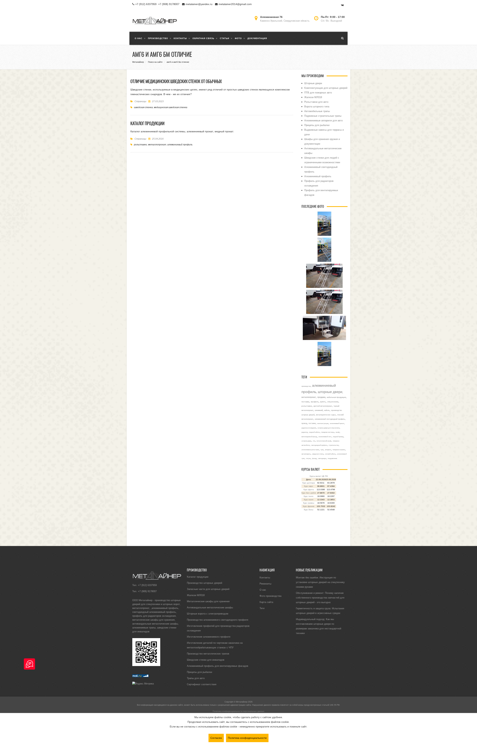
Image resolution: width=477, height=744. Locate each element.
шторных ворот (171, 604)
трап (321, 450)
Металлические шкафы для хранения (208, 601)
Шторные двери (313, 83)
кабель (327, 410)
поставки (312, 423)
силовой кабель (330, 454)
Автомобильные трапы (317, 111)
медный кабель (314, 432)
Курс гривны (308, 503)
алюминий (319, 410)
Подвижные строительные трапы (322, 115)
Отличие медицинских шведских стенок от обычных (176, 81)
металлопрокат (157, 144)
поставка (305, 401)
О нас (263, 589)
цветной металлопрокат (322, 406)
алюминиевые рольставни (310, 450)
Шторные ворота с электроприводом (207, 613)
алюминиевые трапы (144, 627)
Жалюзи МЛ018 (313, 97)
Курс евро (308, 486)
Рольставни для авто (316, 101)
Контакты (265, 577)
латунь (308, 458)
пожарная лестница (327, 432)
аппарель (328, 450)
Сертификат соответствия (201, 684)
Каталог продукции (147, 123)
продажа (321, 397)
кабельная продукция (336, 397)
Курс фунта (309, 489)
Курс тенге (308, 496)
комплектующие (322, 423)
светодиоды (322, 458)
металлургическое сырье (326, 415)
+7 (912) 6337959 (146, 4)
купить (323, 401)
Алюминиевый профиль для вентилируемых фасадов (217, 665)
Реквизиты (265, 583)
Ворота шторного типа (316, 106)
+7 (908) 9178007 (168, 4)
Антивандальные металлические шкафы (210, 607)
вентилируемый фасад (309, 437)
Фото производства (270, 595)
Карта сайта (266, 602)
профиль (315, 401)
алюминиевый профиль (179, 144)
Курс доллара (308, 483)
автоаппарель (306, 454)
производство (306, 386)
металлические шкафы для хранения (153, 619)
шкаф (337, 432)
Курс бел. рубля (308, 493)
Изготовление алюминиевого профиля (208, 636)
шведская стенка (143, 107)
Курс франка (308, 506)
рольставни (140, 144)
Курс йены (308, 509)
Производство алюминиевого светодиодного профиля (217, 619)
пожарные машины (339, 450)
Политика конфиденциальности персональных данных (238, 711)
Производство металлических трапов (208, 653)
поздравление (332, 458)
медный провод (338, 437)
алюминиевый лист (324, 437)
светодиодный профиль (319, 445)
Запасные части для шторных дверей (208, 588)
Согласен (216, 737)
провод (304, 423)
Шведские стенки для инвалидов (205, 659)
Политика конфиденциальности (247, 737)
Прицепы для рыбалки (316, 125)
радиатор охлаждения (308, 428)
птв (314, 441)
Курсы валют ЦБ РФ (319, 476)
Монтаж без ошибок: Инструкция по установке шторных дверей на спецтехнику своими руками (320, 582)
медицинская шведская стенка (170, 107)
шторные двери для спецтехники (328, 428)
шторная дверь (306, 441)
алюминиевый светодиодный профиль (330, 419)
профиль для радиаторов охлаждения (154, 615)
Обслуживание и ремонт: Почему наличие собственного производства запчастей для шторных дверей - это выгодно (320, 597)
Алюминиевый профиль (317, 176)
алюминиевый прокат (337, 423)
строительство (334, 445)
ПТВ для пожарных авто (318, 92)
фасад (314, 458)
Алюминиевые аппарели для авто (323, 120)
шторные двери (330, 392)
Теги (262, 608)
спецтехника (332, 401)
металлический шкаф (324, 441)
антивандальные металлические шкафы (155, 623)
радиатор (304, 432)
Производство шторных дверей (204, 582)
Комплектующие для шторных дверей (325, 87)
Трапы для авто (196, 678)
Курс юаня (308, 499)
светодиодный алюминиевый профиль (154, 611)
